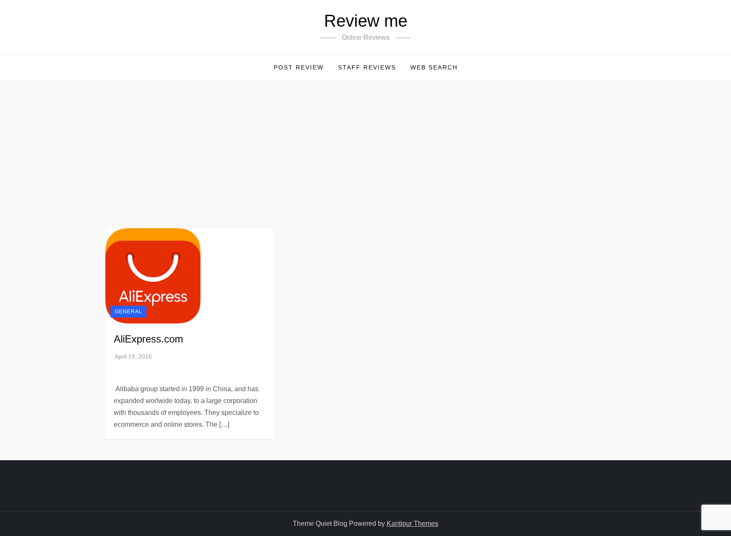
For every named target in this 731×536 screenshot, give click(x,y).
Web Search (434, 67)
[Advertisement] (365, 143)
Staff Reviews (367, 67)
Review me (365, 20)
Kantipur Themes (412, 523)
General (128, 312)
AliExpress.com (148, 339)
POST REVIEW (299, 67)
